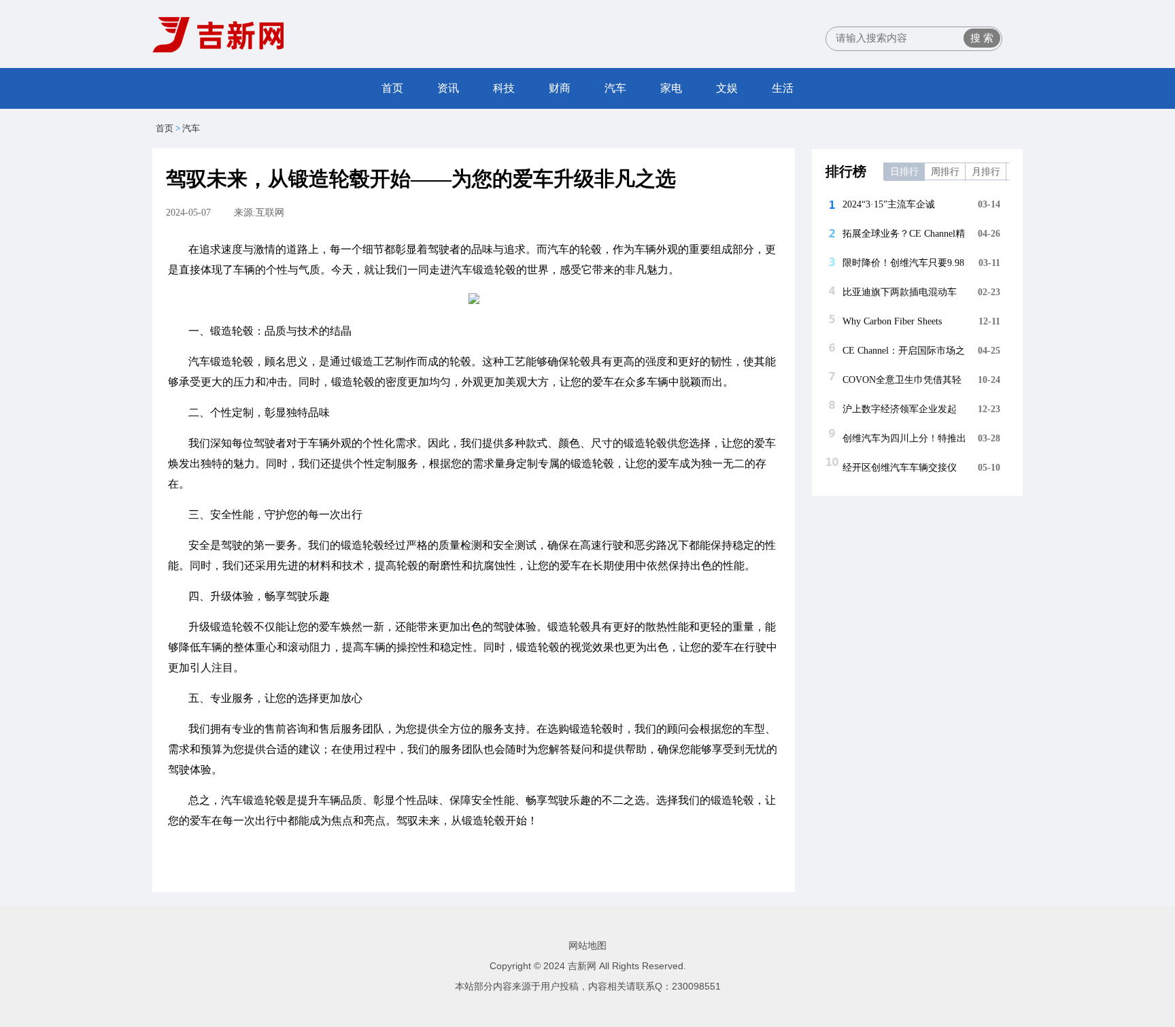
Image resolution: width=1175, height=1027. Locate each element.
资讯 (448, 88)
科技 (504, 88)
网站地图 (587, 945)
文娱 (727, 88)
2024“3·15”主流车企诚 (888, 204)
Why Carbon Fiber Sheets (892, 321)
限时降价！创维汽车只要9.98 (903, 263)
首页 (392, 88)
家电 (671, 88)
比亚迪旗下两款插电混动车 (899, 292)
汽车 (615, 88)
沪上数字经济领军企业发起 (899, 409)
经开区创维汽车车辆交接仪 (899, 467)
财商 (560, 88)
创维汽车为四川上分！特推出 (904, 438)
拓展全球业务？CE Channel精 (903, 234)
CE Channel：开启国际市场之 (903, 351)
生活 (783, 88)
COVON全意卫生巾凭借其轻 (901, 380)
